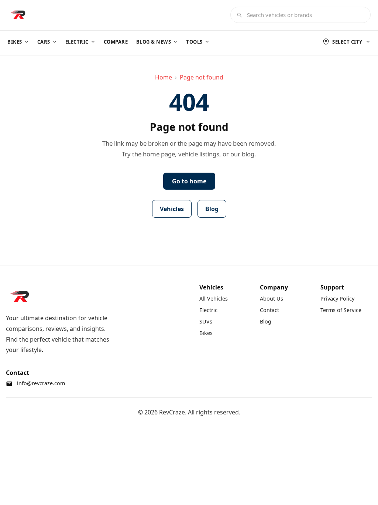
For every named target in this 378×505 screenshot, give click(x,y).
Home (163, 77)
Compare (116, 41)
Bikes (14, 41)
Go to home (189, 181)
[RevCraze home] (17, 14)
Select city (347, 41)
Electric (77, 41)
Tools (194, 41)
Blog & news (153, 41)
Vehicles (172, 209)
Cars (43, 41)
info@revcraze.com (41, 383)
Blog (212, 209)
